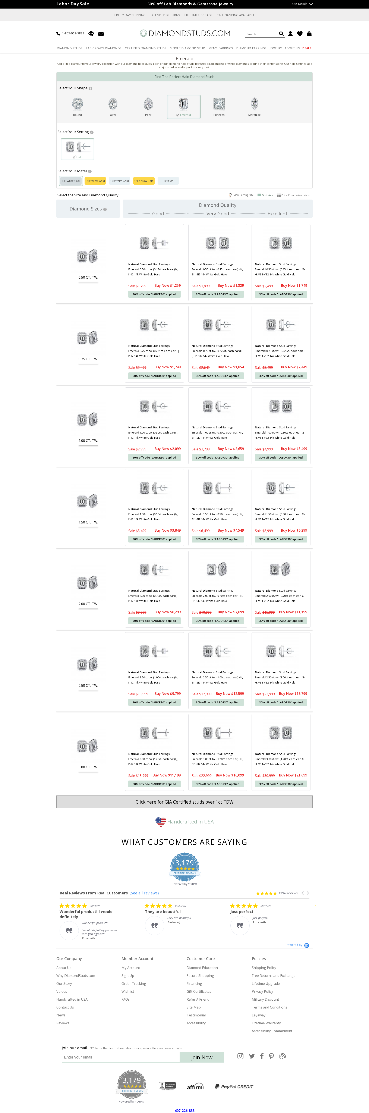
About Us (63, 967)
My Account (131, 967)
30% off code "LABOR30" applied (154, 294)
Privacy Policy (262, 991)
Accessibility (196, 1023)
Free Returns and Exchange (274, 975)
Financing (194, 983)
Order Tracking (134, 983)
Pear (148, 115)
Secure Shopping (200, 975)
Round (77, 115)
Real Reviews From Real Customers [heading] (94, 893)
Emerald (185, 115)
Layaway (258, 1015)
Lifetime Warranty (266, 1023)
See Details (300, 4)
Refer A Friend (198, 999)
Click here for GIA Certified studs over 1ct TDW (184, 802)
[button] (303, 893)
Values (61, 991)
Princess (219, 115)
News (60, 1015)
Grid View (267, 195)
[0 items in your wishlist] (300, 33)
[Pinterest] (271, 1058)
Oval (113, 115)
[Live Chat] (91, 33)
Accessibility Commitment (272, 1031)
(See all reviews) (144, 892)
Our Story (64, 983)
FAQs (126, 999)
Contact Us (65, 1007)
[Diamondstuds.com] (184, 33)
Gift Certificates (199, 991)
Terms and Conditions (269, 1007)
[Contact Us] (101, 33)
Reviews (62, 1023)
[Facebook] (262, 1058)
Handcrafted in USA (190, 821)
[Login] (290, 33)
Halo (79, 157)
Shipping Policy (264, 967)
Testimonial (196, 1015)
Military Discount (265, 999)
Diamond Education (202, 967)
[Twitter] (252, 1058)
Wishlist (128, 991)
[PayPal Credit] (234, 1086)
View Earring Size (243, 195)
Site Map (194, 1007)
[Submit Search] (281, 34)
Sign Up (128, 975)
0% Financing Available (236, 15)
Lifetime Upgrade (198, 15)
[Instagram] (240, 1058)
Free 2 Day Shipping (129, 15)
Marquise (254, 115)
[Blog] (282, 1058)
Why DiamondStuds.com (75, 975)
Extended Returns (165, 15)
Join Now (201, 1057)
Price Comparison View (295, 195)
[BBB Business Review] (167, 1086)
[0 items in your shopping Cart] (310, 33)
